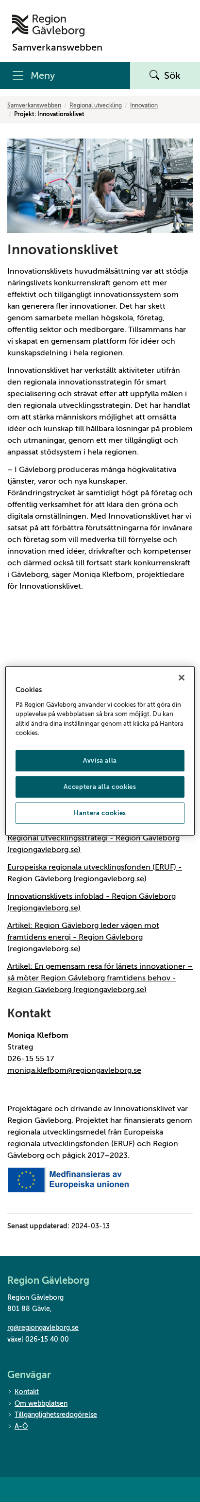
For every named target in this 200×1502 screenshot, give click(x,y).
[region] (100, 751)
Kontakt (27, 1392)
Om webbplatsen (41, 1403)
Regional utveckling (95, 105)
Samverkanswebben (34, 105)
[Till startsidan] (57, 25)
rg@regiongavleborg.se (43, 1327)
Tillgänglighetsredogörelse (56, 1414)
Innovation (144, 105)
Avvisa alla (100, 760)
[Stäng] (181, 677)
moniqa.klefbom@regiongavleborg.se (74, 1070)
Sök (172, 75)
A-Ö (21, 1426)
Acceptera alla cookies (100, 786)
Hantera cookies (100, 813)
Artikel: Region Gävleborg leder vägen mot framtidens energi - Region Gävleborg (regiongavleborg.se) (83, 937)
